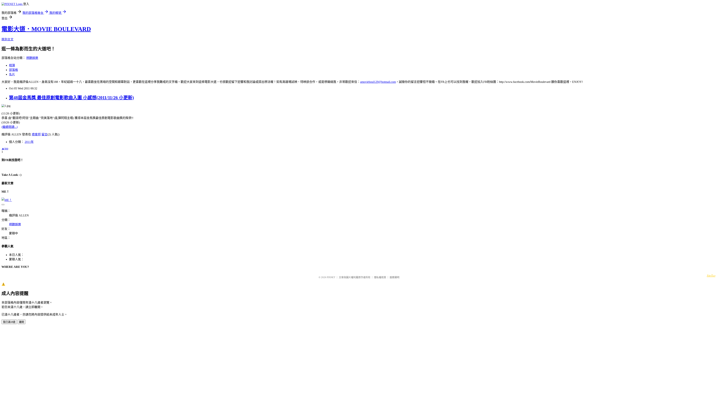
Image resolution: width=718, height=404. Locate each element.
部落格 (13, 69)
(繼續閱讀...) (9, 126)
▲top (4, 148)
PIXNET (331, 277)
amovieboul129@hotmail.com (378, 81)
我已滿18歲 (9, 322)
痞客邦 (36, 134)
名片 (12, 74)
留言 (44, 134)
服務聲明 (394, 277)
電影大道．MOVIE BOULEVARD (46, 29)
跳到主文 (7, 39)
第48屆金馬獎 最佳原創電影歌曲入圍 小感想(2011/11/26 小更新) (71, 97)
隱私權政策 (380, 277)
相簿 (12, 65)
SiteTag (711, 275)
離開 (21, 322)
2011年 (29, 141)
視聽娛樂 (32, 57)
